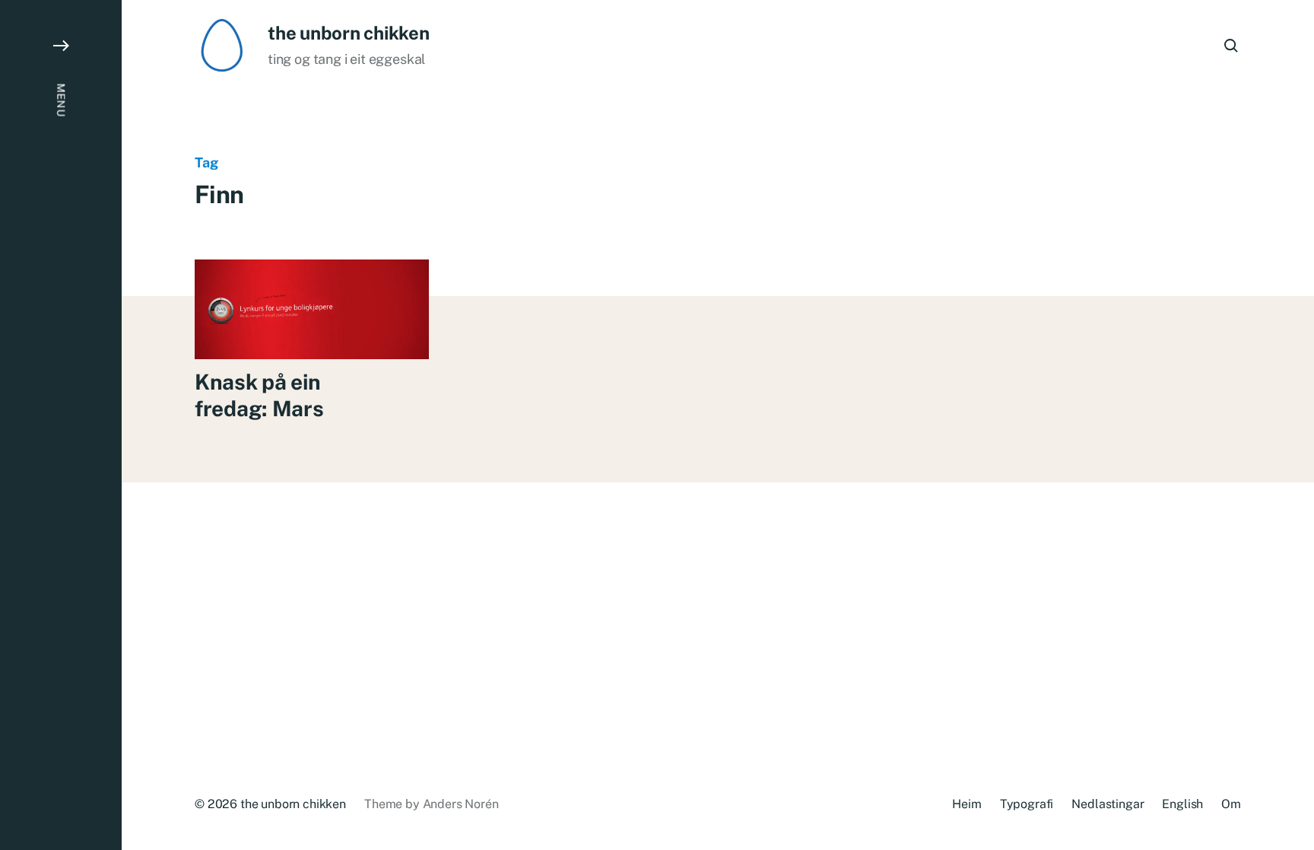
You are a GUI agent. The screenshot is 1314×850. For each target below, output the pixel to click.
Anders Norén (461, 804)
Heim (966, 804)
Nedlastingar (1107, 804)
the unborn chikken (349, 33)
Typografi (1027, 804)
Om (1231, 804)
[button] (61, 425)
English (1182, 804)
